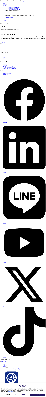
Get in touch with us (9, 17)
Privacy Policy (10, 391)
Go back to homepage (4, 31)
